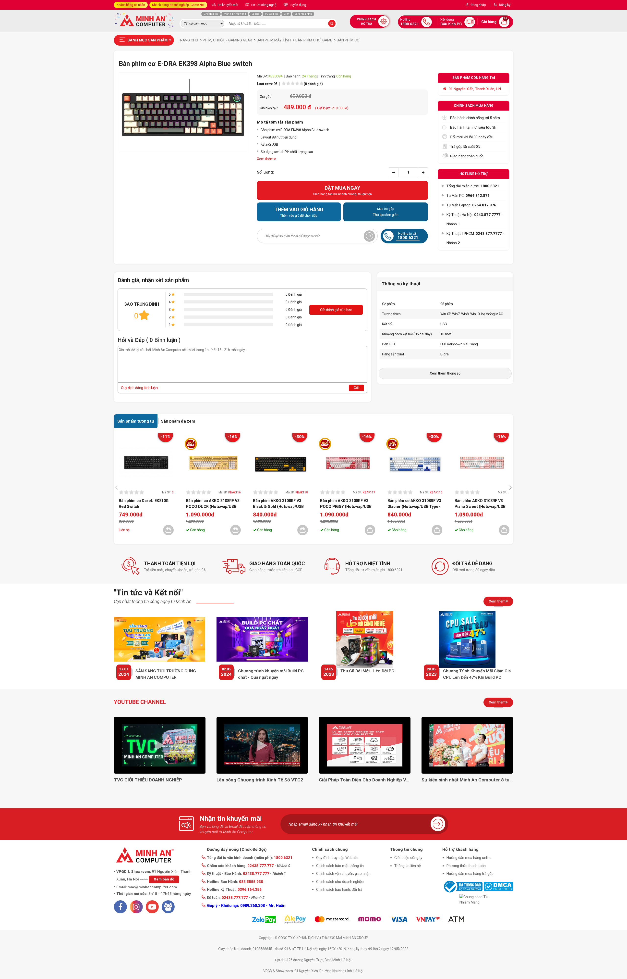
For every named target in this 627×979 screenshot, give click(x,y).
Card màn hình (303, 13)
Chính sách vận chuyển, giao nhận (343, 873)
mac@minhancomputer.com (152, 887)
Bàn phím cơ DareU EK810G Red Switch (144, 503)
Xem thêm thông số (445, 373)
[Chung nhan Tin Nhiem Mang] (477, 899)
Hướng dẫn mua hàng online (469, 857)
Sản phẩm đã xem (178, 421)
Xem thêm (497, 601)
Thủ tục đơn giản (385, 212)
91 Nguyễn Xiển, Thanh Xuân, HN (475, 89)
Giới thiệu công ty (408, 857)
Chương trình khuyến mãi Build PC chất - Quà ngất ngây (271, 674)
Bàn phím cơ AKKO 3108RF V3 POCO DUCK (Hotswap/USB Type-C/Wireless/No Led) (213, 503)
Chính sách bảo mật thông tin (340, 866)
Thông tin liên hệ (407, 866)
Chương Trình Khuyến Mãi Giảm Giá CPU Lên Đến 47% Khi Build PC (477, 674)
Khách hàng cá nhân (131, 5)
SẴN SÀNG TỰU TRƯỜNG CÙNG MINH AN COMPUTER (165, 674)
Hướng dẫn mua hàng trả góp (470, 873)
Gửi (356, 388)
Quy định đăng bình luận (139, 388)
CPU (286, 13)
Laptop (255, 13)
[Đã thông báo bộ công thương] (462, 886)
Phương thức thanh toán (466, 866)
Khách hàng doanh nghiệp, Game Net (178, 5)
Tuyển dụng (297, 5)
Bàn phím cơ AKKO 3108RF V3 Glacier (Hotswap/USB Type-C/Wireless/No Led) (414, 503)
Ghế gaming (211, 13)
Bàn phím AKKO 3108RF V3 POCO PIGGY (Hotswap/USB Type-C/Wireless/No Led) (346, 503)
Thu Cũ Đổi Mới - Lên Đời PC (367, 670)
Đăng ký (504, 5)
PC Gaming (271, 13)
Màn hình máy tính (235, 13)
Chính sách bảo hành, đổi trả (339, 889)
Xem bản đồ (164, 879)
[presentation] (117, 487)
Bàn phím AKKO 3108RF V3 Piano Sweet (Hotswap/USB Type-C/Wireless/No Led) (480, 503)
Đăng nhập (478, 5)
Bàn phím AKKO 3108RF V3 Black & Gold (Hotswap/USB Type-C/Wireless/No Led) (278, 503)
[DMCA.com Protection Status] (498, 886)
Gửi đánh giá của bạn (336, 310)
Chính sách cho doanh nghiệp (340, 881)
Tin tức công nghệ (263, 5)
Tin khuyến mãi (227, 5)
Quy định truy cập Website (337, 857)
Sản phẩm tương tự (135, 421)
